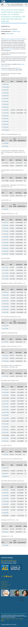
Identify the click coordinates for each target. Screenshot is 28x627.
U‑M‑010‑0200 (5, 115)
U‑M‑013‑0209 (5, 432)
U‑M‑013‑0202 (5, 404)
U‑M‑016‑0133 (5, 358)
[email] (11, 576)
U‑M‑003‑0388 (5, 242)
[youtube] (6, 576)
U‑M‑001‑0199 (5, 306)
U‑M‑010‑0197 (5, 107)
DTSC (16, 618)
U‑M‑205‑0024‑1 (5, 501)
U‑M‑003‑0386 (5, 237)
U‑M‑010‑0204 (5, 127)
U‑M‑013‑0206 (5, 424)
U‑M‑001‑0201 (5, 312)
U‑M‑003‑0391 (5, 251)
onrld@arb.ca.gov (16, 31)
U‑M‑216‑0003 (5, 342)
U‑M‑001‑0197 (5, 301)
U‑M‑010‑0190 (5, 84)
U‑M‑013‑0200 (5, 389)
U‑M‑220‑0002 (5, 545)
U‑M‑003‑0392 (5, 254)
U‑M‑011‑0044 (5, 325)
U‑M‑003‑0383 (5, 228)
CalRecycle (8, 618)
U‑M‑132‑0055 (5, 267)
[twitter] (2, 576)
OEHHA (20, 618)
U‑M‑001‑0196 (5, 298)
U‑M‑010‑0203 (5, 124)
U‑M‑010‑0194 (5, 98)
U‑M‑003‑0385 (5, 234)
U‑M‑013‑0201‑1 (5, 401)
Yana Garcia (14, 595)
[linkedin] (9, 576)
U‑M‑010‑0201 (5, 118)
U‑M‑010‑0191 (5, 90)
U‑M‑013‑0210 (5, 438)
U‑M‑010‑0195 (5, 101)
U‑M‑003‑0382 (5, 225)
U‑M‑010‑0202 (5, 121)
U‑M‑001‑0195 (5, 292)
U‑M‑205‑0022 (5, 492)
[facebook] (4, 576)
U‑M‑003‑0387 (5, 239)
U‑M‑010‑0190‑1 (5, 87)
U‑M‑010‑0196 (5, 104)
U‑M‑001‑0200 (5, 309)
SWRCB (2, 620)
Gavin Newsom (6, 594)
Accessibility (4, 581)
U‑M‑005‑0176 (5, 468)
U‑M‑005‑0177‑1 (5, 476)
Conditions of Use (5, 585)
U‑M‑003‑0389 (5, 245)
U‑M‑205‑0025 (5, 504)
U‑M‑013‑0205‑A (5, 418)
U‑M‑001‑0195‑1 (5, 295)
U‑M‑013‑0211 (5, 441)
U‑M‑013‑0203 (5, 406)
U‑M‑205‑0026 (5, 510)
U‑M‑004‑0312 (5, 532)
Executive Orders (8, 49)
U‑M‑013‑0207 (5, 427)
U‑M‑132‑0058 (5, 276)
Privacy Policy (4, 583)
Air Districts (4, 586)
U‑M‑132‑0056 (5, 270)
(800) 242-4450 (9, 33)
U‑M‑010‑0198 (5, 110)
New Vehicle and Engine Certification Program (14, 39)
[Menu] (2, 4)
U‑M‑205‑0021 (5, 490)
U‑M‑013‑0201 (5, 395)
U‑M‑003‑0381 (5, 222)
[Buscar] (26, 4)
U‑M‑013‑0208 (5, 429)
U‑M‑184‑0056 (5, 143)
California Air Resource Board (14, 4)
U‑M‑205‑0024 (5, 498)
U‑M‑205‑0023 (5, 495)
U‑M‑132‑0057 (5, 273)
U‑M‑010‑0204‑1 (5, 130)
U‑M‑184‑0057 (5, 146)
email (9, 54)
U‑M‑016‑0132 (5, 355)
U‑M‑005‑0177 (5, 473)
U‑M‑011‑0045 (5, 328)
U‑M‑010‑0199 (5, 113)
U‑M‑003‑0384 (5, 231)
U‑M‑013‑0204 (5, 409)
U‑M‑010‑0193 (5, 95)
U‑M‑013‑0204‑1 (5, 412)
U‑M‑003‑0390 (5, 248)
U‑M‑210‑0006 (5, 454)
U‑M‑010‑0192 (5, 93)
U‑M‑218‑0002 (5, 376)
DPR (13, 618)
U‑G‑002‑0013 (5, 209)
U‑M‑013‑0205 (5, 415)
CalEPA (2, 618)
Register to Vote (5, 588)
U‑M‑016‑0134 (5, 361)
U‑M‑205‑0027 (5, 513)
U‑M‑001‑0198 (5, 304)
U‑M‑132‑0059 (5, 279)
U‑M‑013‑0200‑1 (5, 392)
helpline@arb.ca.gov (12, 560)
